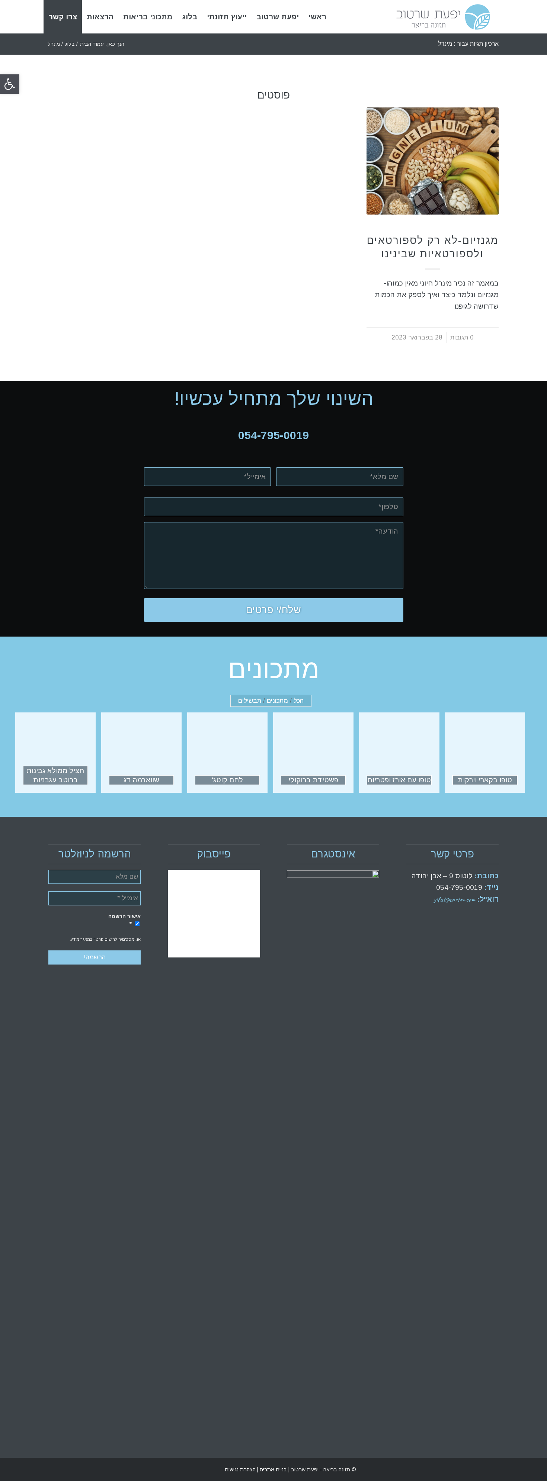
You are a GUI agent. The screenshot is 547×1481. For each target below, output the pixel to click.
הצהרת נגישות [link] (240, 1469)
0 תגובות (462, 337)
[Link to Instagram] (54, 1469)
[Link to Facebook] (65, 1469)
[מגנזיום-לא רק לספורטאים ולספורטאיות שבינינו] (433, 160)
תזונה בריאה (432, 228)
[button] (9, 84)
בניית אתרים (272, 1469)
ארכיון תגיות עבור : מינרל (468, 44)
